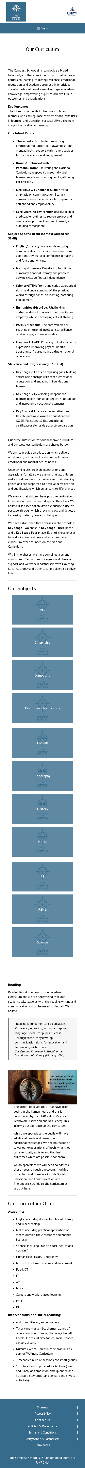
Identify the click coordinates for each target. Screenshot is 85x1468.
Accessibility (43, 1413)
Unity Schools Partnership (43, 1439)
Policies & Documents (42, 1426)
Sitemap (42, 1407)
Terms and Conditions (42, 1432)
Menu (44, 28)
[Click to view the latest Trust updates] (72, 11)
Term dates (42, 1445)
